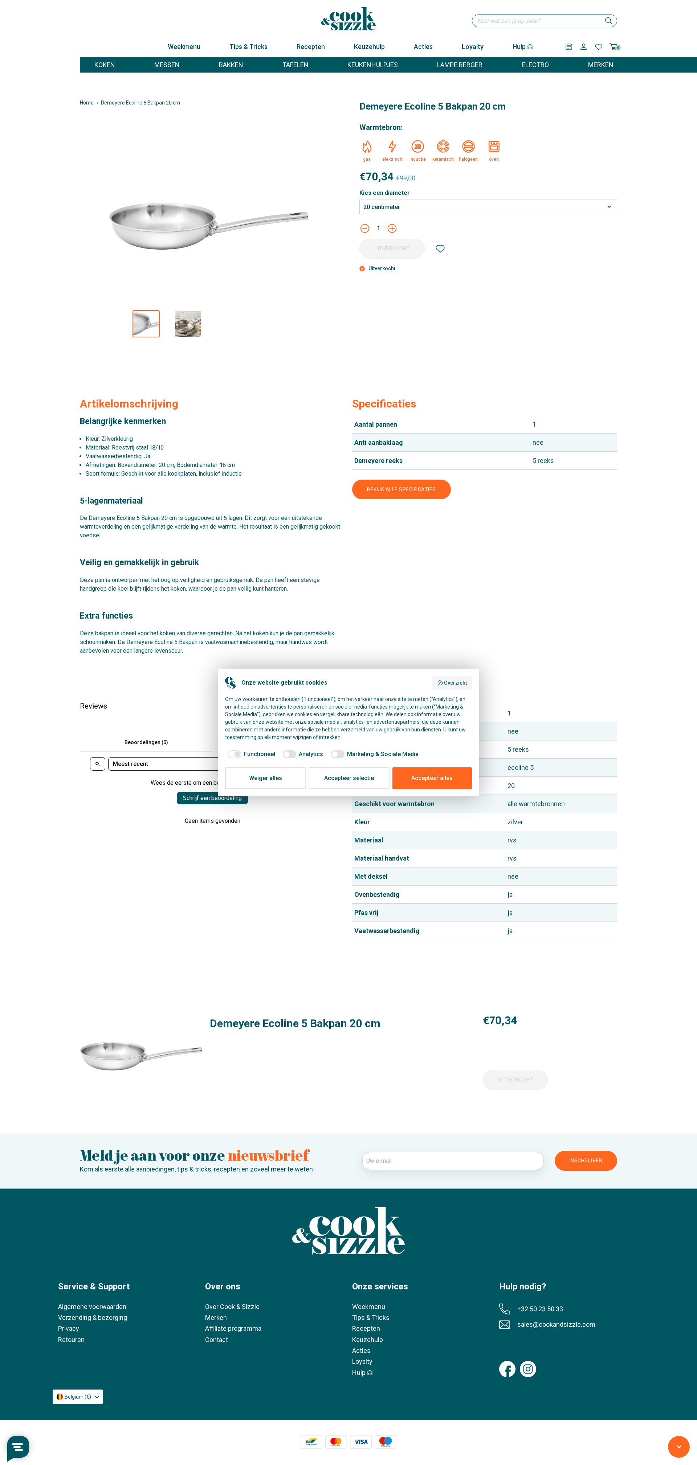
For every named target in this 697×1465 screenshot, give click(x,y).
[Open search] (97, 764)
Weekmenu (184, 46)
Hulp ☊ (523, 46)
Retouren (71, 1339)
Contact (216, 1339)
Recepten (311, 46)
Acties (423, 46)
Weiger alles (265, 778)
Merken (216, 1317)
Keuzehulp (369, 46)
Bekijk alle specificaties (401, 489)
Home (87, 103)
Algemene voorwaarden (92, 1306)
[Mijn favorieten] (598, 46)
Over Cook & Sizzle (232, 1306)
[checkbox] (250, 754)
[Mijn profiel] (583, 46)
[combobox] (544, 21)
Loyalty (473, 46)
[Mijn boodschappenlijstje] (569, 47)
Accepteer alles (432, 778)
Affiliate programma (233, 1328)
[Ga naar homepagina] (348, 18)
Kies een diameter (384, 193)
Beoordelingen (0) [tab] (146, 742)
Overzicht (455, 683)
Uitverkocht (392, 248)
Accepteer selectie (349, 778)
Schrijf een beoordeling (212, 798)
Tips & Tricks (248, 46)
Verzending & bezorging (92, 1317)
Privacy (68, 1328)
